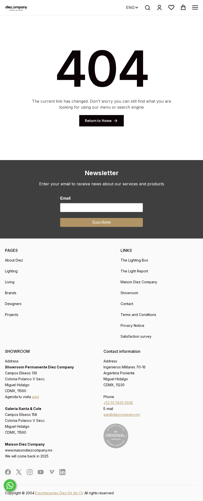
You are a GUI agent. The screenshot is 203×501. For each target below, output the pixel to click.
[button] (171, 7)
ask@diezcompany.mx (121, 414)
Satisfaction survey (136, 336)
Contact (127, 304)
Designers (13, 304)
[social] (8, 472)
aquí (35, 397)
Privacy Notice (132, 325)
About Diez (14, 260)
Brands (10, 293)
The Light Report (134, 271)
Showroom (129, 293)
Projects (11, 314)
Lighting (11, 271)
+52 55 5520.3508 (118, 403)
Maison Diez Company (139, 282)
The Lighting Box (134, 260)
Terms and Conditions (138, 314)
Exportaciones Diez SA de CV (59, 493)
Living (9, 282)
